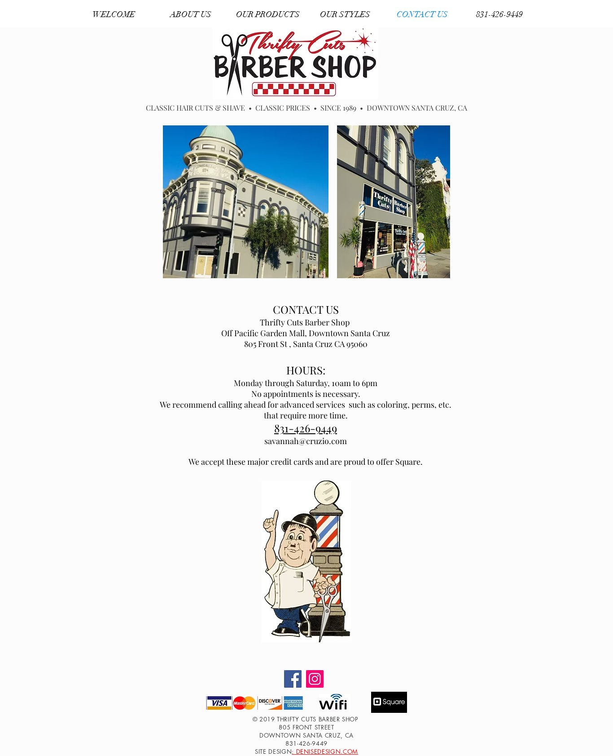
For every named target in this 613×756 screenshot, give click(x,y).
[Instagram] (315, 679)
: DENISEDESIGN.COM (325, 751)
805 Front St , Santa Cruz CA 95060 (306, 343)
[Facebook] (293, 679)
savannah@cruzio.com (305, 441)
